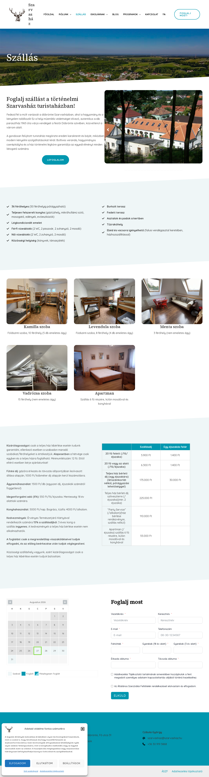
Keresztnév (164, 614)
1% (164, 14)
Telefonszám (165, 629)
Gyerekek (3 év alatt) (185, 643)
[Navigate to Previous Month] (10, 602)
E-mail (114, 629)
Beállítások (71, 763)
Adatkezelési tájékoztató (52, 771)
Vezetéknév (117, 614)
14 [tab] (168, 169)
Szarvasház (31, 14)
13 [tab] (165, 169)
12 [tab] (161, 169)
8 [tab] (148, 169)
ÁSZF (165, 771)
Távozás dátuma (167, 658)
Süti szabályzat (31, 771)
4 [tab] (135, 169)
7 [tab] (145, 169)
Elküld (120, 695)
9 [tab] (151, 169)
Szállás (81, 14)
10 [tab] (155, 169)
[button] (82, 729)
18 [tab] (181, 169)
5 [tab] (138, 169)
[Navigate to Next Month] (65, 602)
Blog (115, 14)
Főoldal (49, 14)
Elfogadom (17, 763)
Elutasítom (45, 763)
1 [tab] (125, 169)
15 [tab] (171, 169)
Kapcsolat (151, 14)
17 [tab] (178, 169)
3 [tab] (132, 169)
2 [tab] (129, 169)
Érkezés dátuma (120, 658)
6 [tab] (142, 169)
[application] (69, 14)
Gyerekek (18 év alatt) (154, 643)
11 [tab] (158, 169)
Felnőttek (116, 643)
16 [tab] (174, 169)
